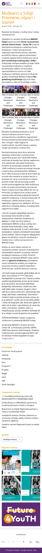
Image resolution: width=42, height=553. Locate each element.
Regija (17, 26)
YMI (20, 26)
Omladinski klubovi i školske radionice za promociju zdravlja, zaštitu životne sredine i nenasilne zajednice (20, 418)
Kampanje (6, 358)
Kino (4, 362)
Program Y (6, 366)
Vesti (4, 377)
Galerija (5, 355)
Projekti (5, 370)
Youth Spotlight (8, 384)
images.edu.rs (8, 338)
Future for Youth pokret (12, 351)
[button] (8, 96)
